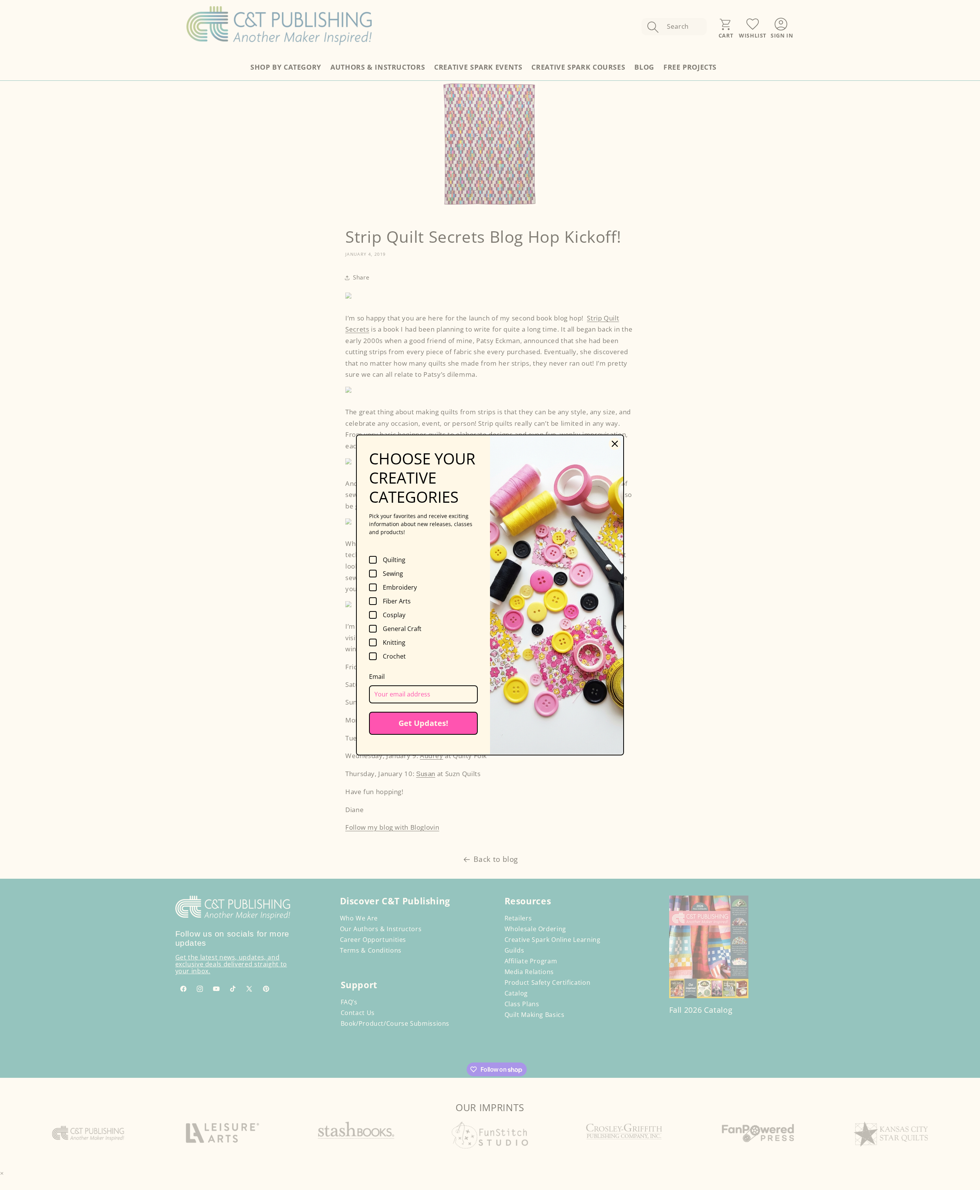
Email (377, 676)
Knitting (394, 642)
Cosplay (394, 615)
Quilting (394, 560)
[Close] (615, 444)
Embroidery (400, 587)
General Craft (402, 629)
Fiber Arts (397, 601)
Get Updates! (423, 723)
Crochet (394, 656)
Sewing (393, 573)
